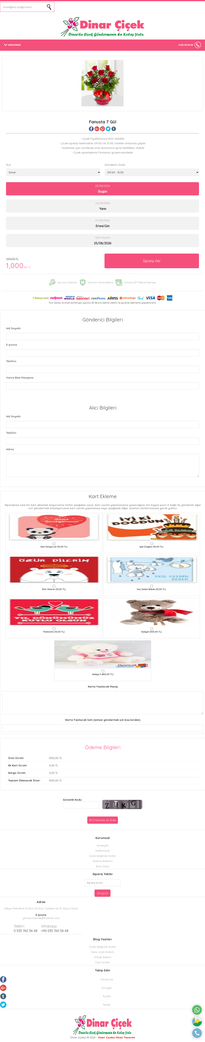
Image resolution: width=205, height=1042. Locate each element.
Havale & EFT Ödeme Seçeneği (140, 282)
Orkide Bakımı (102, 957)
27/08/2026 (102, 223)
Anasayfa (103, 845)
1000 (52, 758)
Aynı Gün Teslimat (67, 282)
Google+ (106, 987)
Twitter (107, 1004)
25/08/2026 (102, 188)
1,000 (18, 263)
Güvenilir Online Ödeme (100, 282)
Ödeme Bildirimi (102, 861)
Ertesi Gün (103, 226)
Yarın (102, 209)
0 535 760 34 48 (185, 45)
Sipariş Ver (152, 261)
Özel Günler (102, 962)
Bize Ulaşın (102, 866)
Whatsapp (49, 926)
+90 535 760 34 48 (54, 928)
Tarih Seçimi (102, 237)
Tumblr (107, 996)
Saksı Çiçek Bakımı (102, 952)
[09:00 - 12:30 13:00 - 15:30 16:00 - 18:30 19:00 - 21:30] (152, 172)
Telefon (19, 926)
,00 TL (35, 758)
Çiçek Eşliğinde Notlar (102, 855)
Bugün (102, 191)
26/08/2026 (102, 206)
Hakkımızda (102, 850)
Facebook (106, 979)
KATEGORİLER (14, 45)
